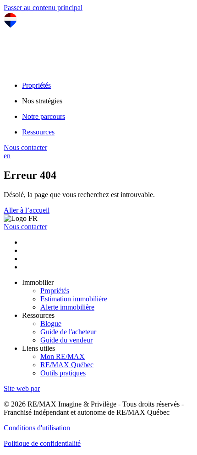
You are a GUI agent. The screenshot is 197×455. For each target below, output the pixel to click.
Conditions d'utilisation (37, 428)
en (7, 156)
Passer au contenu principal (43, 7)
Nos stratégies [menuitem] (42, 101)
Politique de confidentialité (42, 443)
